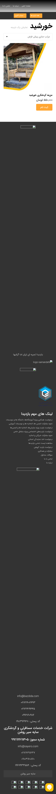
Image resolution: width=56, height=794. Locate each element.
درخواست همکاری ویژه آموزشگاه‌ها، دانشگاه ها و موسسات (29, 419)
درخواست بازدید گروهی (43, 447)
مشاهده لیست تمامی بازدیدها (40, 443)
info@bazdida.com (28, 696)
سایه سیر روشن (28, 774)
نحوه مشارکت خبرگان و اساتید (40, 435)
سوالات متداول (46, 455)
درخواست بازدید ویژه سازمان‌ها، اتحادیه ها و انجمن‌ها (31, 427)
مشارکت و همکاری (45, 451)
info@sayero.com (28, 746)
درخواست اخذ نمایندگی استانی (40, 439)
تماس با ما (48, 458)
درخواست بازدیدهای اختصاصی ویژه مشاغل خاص (32, 431)
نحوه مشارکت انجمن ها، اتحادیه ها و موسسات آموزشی (30, 423)
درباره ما (49, 462)
